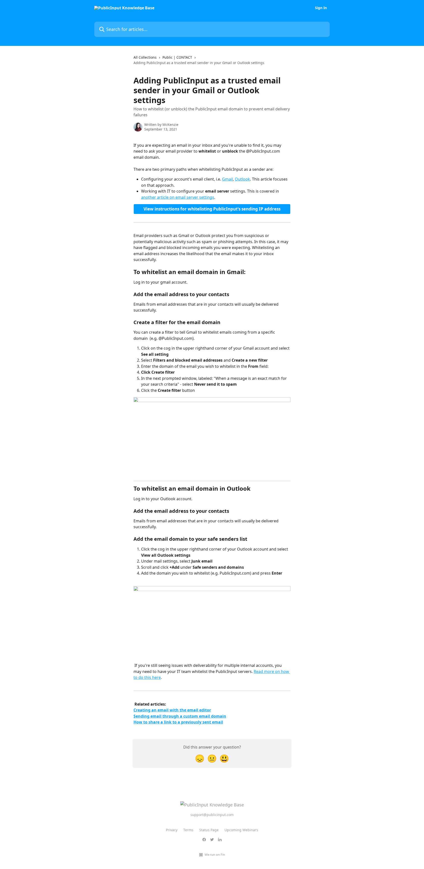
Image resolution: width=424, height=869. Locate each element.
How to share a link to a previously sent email (178, 722)
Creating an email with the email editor (172, 710)
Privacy (171, 830)
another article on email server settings (177, 197)
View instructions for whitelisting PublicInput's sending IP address (212, 209)
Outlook (242, 179)
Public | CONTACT (177, 57)
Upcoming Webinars (241, 830)
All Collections (145, 57)
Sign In (321, 8)
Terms (188, 830)
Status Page (209, 830)
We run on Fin (215, 854)
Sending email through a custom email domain (179, 716)
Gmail (227, 179)
